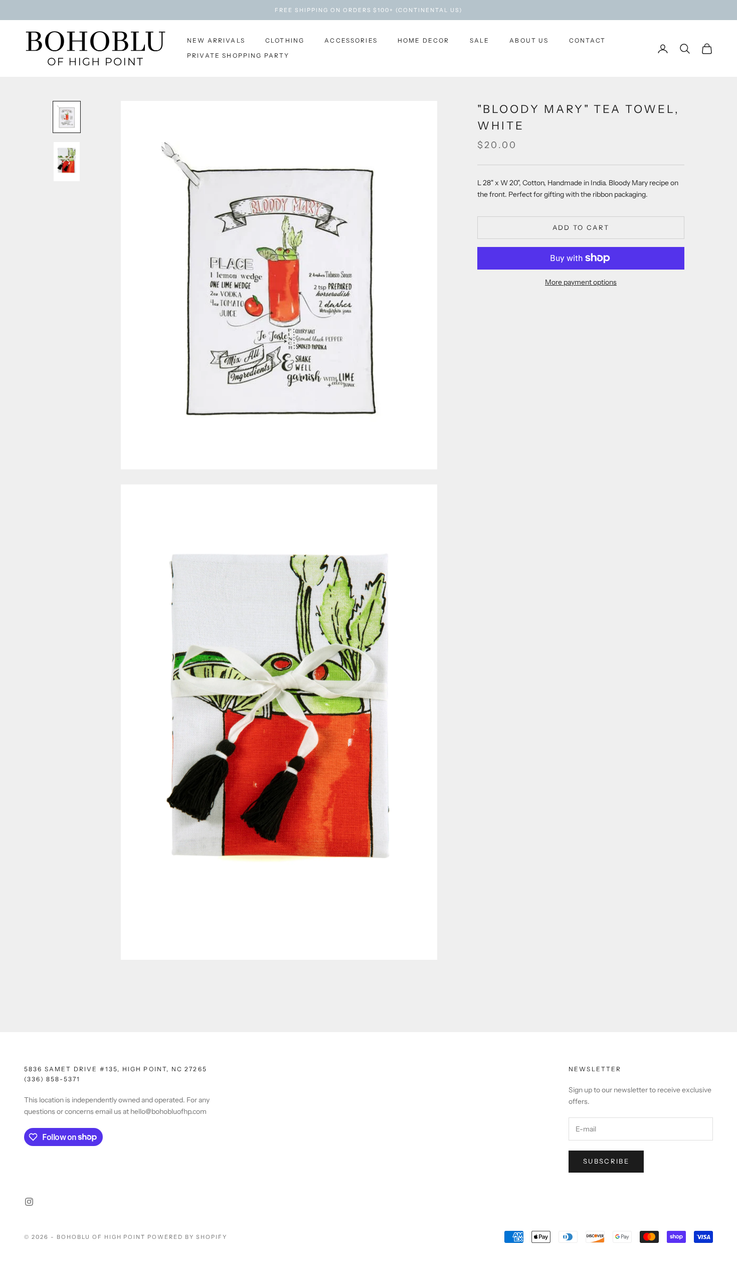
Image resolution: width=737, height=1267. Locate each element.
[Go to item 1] (67, 117)
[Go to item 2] (67, 161)
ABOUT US (528, 40)
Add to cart (581, 227)
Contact (587, 40)
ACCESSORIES (351, 40)
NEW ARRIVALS (216, 40)
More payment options (581, 282)
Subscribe (606, 1161)
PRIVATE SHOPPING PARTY (238, 56)
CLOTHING (284, 40)
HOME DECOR (424, 40)
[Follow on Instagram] (29, 1202)
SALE (480, 40)
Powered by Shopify (187, 1236)
